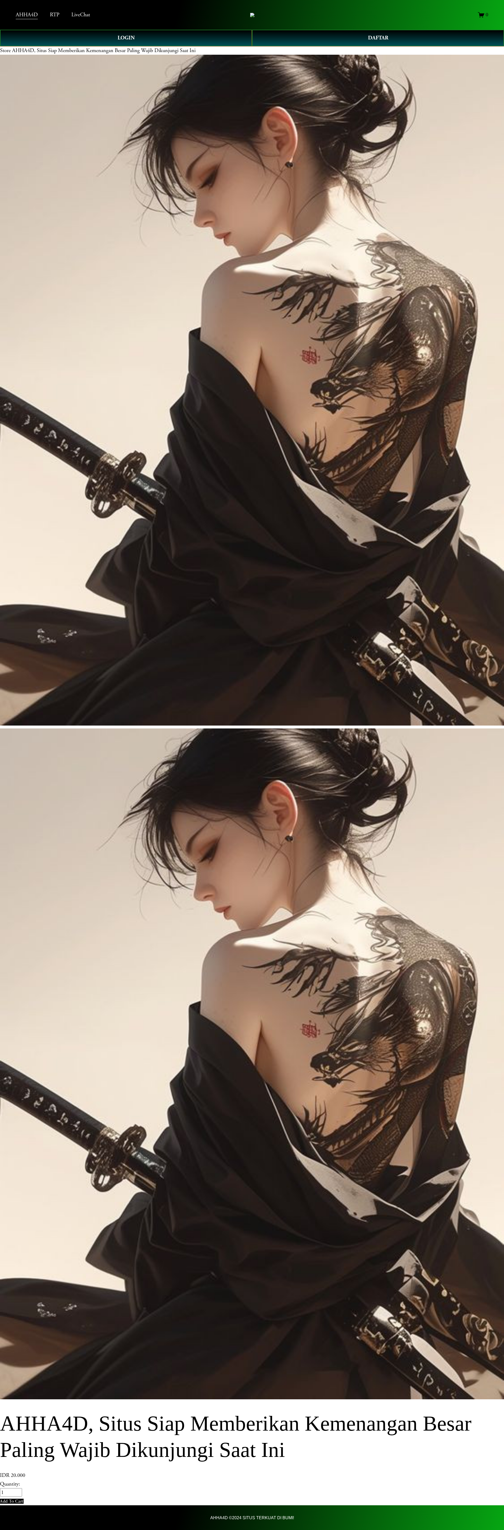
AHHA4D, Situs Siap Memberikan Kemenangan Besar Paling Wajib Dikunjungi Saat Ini (104, 50)
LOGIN (126, 38)
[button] (12, 1501)
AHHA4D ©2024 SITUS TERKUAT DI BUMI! (252, 1517)
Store (5, 50)
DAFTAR (378, 38)
